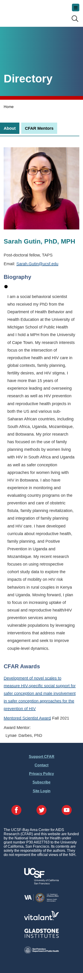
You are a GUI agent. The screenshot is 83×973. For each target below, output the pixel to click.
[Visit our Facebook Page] (16, 810)
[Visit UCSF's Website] (41, 883)
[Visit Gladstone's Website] (41, 937)
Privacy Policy (41, 774)
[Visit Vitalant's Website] (41, 919)
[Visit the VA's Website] (41, 901)
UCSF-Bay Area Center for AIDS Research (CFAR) (27, 11)
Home (9, 106)
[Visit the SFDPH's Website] (41, 952)
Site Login (41, 791)
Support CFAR (41, 757)
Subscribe (41, 782)
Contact (41, 765)
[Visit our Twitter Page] (41, 810)
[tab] (9, 128)
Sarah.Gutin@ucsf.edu (37, 263)
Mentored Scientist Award (27, 718)
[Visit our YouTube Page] (66, 810)
